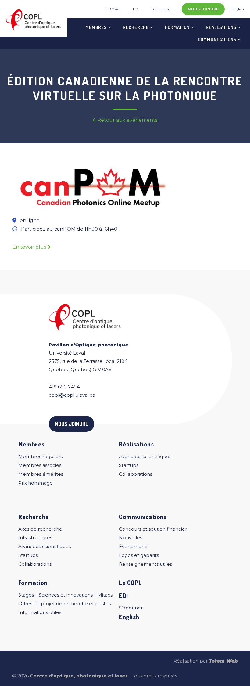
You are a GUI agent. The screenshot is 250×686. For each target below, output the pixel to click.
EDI (136, 9)
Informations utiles (39, 612)
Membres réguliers (40, 456)
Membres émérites (40, 474)
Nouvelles (130, 537)
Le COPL (113, 9)
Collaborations (135, 474)
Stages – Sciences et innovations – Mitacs (65, 595)
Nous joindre (203, 9)
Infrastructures (35, 537)
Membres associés (39, 465)
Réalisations (221, 27)
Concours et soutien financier (153, 529)
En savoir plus (29, 247)
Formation (177, 27)
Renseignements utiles (145, 564)
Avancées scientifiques (145, 456)
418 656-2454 (64, 387)
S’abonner (161, 9)
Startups (128, 465)
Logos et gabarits (139, 555)
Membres (96, 27)
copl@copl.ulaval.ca (72, 395)
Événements (133, 546)
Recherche (136, 27)
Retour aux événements (126, 120)
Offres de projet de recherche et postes (64, 603)
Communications (217, 39)
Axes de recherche (40, 529)
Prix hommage (35, 483)
